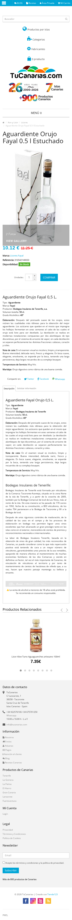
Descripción (9, 388)
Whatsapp (60, 379)
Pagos (8, 749)
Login (5, 813)
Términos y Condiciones (14, 833)
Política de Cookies (12, 838)
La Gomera (8, 779)
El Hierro (7, 788)
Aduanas (8, 745)
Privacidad (8, 829)
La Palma (7, 784)
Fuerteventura (9, 800)
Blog (7, 758)
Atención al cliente (12, 754)
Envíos (8, 741)
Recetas (32, 3)
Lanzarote (7, 796)
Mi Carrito (65, 3)
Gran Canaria (9, 792)
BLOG (19, 3)
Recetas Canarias (13, 762)
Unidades (18, 277)
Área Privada (47, 3)
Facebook (44, 378)
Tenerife (7, 775)
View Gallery (16, 241)
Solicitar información (26, 388)
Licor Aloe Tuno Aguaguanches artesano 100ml (36, 656)
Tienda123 (52, 894)
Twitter (30, 378)
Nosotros (9, 737)
